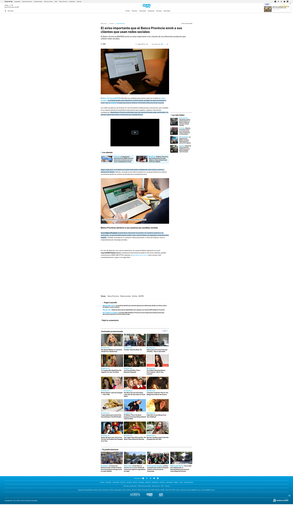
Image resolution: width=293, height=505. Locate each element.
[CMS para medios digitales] (280, 500)
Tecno (181, 482)
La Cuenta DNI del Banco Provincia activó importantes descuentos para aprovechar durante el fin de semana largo (133, 313)
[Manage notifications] (289, 495)
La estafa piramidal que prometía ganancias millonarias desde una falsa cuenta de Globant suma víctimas (135, 306)
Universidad (142, 11)
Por (103, 44)
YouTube (154, 478)
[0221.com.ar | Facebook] (278, 1)
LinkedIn (158, 478)
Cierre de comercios (27, 1)
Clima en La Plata (48, 1)
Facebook (147, 478)
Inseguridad (17, 1)
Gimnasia (79, 1)
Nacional (129, 482)
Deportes (147, 482)
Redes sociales (125, 296)
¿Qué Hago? (167, 11)
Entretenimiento (188, 482)
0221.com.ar (104, 23)
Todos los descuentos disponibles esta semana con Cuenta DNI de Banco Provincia (134, 310)
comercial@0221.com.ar (208, 490)
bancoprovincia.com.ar (140, 255)
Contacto (167, 486)
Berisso (135, 482)
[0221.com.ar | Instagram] (275, 1)
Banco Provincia (63, 1)
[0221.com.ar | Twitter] (281, 1)
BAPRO (117, 98)
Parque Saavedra (38, 1)
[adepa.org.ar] (135, 494)
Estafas (134, 296)
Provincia (111, 23)
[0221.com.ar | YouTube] (284, 1)
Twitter (150, 478)
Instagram (143, 478)
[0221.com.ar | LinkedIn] (287, 1)
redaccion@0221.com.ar (194, 490)
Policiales (134, 11)
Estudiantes (72, 1)
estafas (113, 103)
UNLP (56, 1)
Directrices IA (156, 486)
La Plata (127, 11)
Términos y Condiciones (130, 486)
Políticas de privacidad (144, 486)
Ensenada (141, 482)
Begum (176, 482)
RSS (162, 486)
